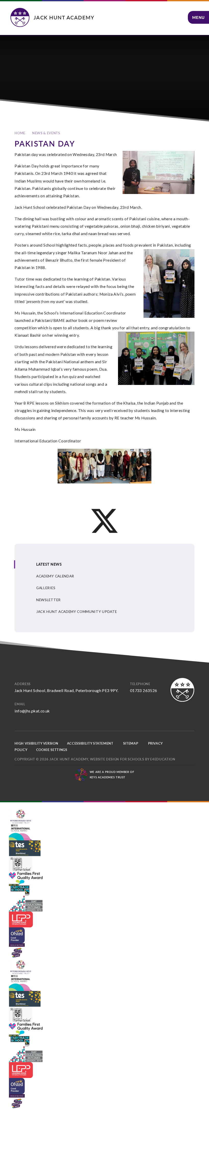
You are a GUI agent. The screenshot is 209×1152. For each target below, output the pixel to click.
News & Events (46, 133)
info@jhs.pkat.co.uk (32, 711)
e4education (162, 759)
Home (20, 133)
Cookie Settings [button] (51, 750)
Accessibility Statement (90, 743)
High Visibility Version (36, 743)
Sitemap (130, 743)
